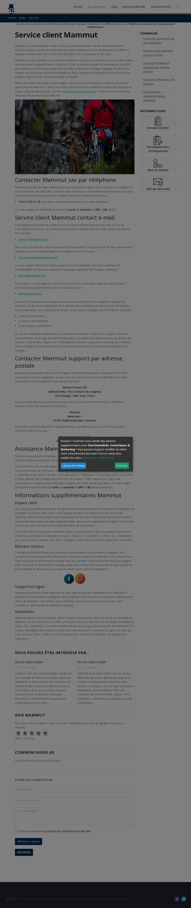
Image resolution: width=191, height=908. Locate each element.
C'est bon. (122, 465)
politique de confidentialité (98, 458)
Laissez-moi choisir (73, 465)
